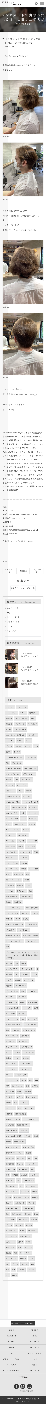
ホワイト (23, 713)
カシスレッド (20, 1203)
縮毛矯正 (20, 741)
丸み (15, 1103)
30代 (29, 1158)
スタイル (24, 1264)
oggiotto (9, 986)
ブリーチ (9, 746)
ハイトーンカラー (26, 1064)
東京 (16, 974)
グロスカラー (10, 930)
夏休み (19, 1091)
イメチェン (10, 891)
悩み (7, 1270)
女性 (18, 1181)
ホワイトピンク (23, 930)
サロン (34, 974)
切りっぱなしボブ (32, 908)
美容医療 (15, 1175)
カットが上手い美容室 (13, 1136)
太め (7, 947)
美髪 (15, 1253)
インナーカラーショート (14, 908)
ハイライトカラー (12, 813)
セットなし (22, 1014)
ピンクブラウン (25, 1069)
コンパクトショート (13, 796)
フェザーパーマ (28, 1181)
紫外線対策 (10, 1164)
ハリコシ (28, 1136)
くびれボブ (33, 807)
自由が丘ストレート (13, 1119)
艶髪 (32, 1169)
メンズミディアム (21, 1075)
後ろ (27, 1086)
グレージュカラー (32, 941)
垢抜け (28, 791)
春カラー (9, 963)
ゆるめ (8, 1197)
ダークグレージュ (12, 869)
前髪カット (33, 819)
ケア (7, 1275)
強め (7, 1214)
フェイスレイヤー (12, 1047)
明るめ (34, 1192)
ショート (28, 746)
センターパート (31, 1164)
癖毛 (36, 1080)
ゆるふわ (26, 1058)
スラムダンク (18, 874)
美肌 (7, 1175)
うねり (36, 1136)
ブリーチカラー (22, 785)
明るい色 (9, 1114)
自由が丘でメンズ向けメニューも (18, 541)
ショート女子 (33, 869)
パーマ (36, 746)
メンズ (5, 561)
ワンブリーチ (20, 724)
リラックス (31, 1270)
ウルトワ (9, 919)
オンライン (34, 1175)
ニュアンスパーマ (12, 1080)
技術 (13, 1270)
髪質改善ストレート (13, 935)
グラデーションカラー (13, 1025)
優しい (36, 1214)
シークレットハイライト (14, 941)
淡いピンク (22, 997)
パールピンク (32, 991)
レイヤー (17, 1053)
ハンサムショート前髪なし (15, 735)
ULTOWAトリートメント (14, 757)
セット (20, 791)
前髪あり (9, 724)
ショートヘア (32, 841)
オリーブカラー (11, 1064)
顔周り (8, 752)
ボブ (7, 807)
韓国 (7, 1030)
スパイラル (10, 741)
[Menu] (42, 3)
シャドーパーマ (28, 1208)
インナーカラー (11, 713)
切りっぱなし (32, 1231)
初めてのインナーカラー (14, 1153)
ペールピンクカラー (13, 1008)
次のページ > (37, 570)
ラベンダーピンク (12, 896)
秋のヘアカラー (11, 1186)
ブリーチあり (23, 1169)
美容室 (31, 1259)
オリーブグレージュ (13, 774)
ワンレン (18, 746)
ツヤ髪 (23, 869)
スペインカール (17, 1086)
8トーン (22, 1002)
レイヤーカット (11, 1130)
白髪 (23, 813)
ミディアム (16, 1030)
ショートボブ (32, 1019)
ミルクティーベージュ (13, 768)
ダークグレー (10, 1169)
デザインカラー (19, 1142)
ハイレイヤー (23, 1220)
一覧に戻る (23, 571)
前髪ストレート (11, 858)
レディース (10, 785)
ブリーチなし (16, 763)
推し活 (8, 1253)
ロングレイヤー (31, 757)
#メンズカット (28, 588)
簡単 (19, 1108)
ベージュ (17, 1058)
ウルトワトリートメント (14, 924)
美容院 (28, 1153)
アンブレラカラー (12, 969)
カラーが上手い (28, 1147)
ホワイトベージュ (12, 819)
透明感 (36, 852)
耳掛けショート (25, 1236)
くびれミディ (10, 835)
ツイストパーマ (26, 896)
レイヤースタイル (31, 1025)
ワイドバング (23, 1041)
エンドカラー (10, 1220)
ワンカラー (10, 1091)
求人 (16, 963)
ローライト (24, 858)
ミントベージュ (11, 1259)
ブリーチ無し (29, 1108)
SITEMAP (34, 1371)
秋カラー (9, 974)
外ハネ (20, 1242)
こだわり (21, 1270)
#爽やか (15, 588)
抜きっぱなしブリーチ (21, 1197)
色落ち (22, 1231)
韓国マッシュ (10, 1247)
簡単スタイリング (29, 1030)
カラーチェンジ (11, 1002)
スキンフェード (25, 852)
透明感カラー (33, 713)
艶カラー (9, 1203)
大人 (23, 1019)
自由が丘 (23, 1259)
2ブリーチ (31, 1203)
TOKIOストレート (20, 824)
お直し (28, 1242)
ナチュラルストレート (30, 1119)
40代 (7, 1086)
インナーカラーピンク (30, 802)
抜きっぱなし (16, 1214)
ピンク (8, 874)
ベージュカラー (11, 852)
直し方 (8, 1053)
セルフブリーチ (26, 1047)
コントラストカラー (13, 1147)
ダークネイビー (11, 1231)
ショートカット (31, 1097)
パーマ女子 (27, 1008)
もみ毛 (25, 919)
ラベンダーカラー (27, 969)
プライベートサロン (15, 621)
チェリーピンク (11, 1069)
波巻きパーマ (10, 791)
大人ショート (10, 1242)
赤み (7, 1264)
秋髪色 (8, 902)
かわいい (34, 1220)
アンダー (9, 980)
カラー (9, 612)
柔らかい (28, 1214)
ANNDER (18, 980)
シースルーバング (30, 768)
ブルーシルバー (28, 1053)
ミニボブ (32, 824)
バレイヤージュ (22, 707)
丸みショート (32, 1002)
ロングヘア (24, 1103)
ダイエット (10, 1181)
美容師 (23, 963)
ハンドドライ (22, 835)
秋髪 (30, 891)
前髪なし (9, 780)
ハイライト (27, 796)
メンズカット (30, 846)
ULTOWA (24, 863)
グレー (8, 729)
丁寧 (32, 1264)
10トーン (9, 1075)
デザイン (15, 1264)
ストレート (10, 885)
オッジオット (28, 980)
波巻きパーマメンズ (19, 807)
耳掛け (33, 718)
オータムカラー (31, 1186)
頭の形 (8, 1103)
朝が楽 (36, 1008)
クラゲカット (21, 891)
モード (23, 819)
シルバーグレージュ (13, 1208)
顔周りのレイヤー (23, 1125)
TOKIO (26, 880)
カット (28, 885)
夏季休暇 (28, 1091)
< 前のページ (8, 570)
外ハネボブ (25, 1036)
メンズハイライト (12, 913)
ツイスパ (26, 830)
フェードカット (31, 924)
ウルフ (17, 919)
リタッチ (35, 913)
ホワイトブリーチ (12, 1192)
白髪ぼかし (25, 974)
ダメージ (9, 1225)
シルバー (28, 1253)
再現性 (14, 1275)
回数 (19, 1247)
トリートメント (13, 617)
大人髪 (8, 1142)
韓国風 (23, 1080)
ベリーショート (11, 1236)
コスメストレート (21, 718)
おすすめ (35, 1086)
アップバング (32, 724)
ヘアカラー (28, 1247)
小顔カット (24, 1130)
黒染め (8, 1058)
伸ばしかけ (21, 1158)
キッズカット (10, 846)
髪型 (27, 874)
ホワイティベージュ (13, 830)
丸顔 (35, 1158)
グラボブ (21, 841)
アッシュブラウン (12, 863)
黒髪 (16, 780)
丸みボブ (29, 1225)
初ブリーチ (25, 1192)
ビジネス (20, 1097)
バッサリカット (20, 986)
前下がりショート (29, 774)
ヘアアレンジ (10, 1108)
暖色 (21, 1186)
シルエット (25, 913)
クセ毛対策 (10, 1125)
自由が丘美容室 (20, 1114)
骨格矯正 (20, 885)
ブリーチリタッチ (12, 991)
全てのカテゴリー (14, 608)
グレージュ (10, 707)
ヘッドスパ (11, 630)
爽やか (20, 846)
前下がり (17, 752)
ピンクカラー (10, 997)
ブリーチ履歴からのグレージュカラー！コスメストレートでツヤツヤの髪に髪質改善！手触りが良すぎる (22, 955)
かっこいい (10, 1158)
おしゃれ (20, 1164)
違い (30, 1080)
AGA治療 (24, 1175)
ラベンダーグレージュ (30, 935)
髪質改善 (9, 718)
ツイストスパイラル (13, 802)
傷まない (35, 1197)
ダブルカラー (10, 1014)
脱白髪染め (17, 902)
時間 (23, 991)
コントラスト (10, 841)
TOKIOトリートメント (13, 880)
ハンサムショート (20, 729)
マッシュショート (12, 1019)
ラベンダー (10, 1097)
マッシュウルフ (26, 780)
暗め (7, 763)
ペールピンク (10, 1041)
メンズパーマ (32, 735)
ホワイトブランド (12, 1036)
